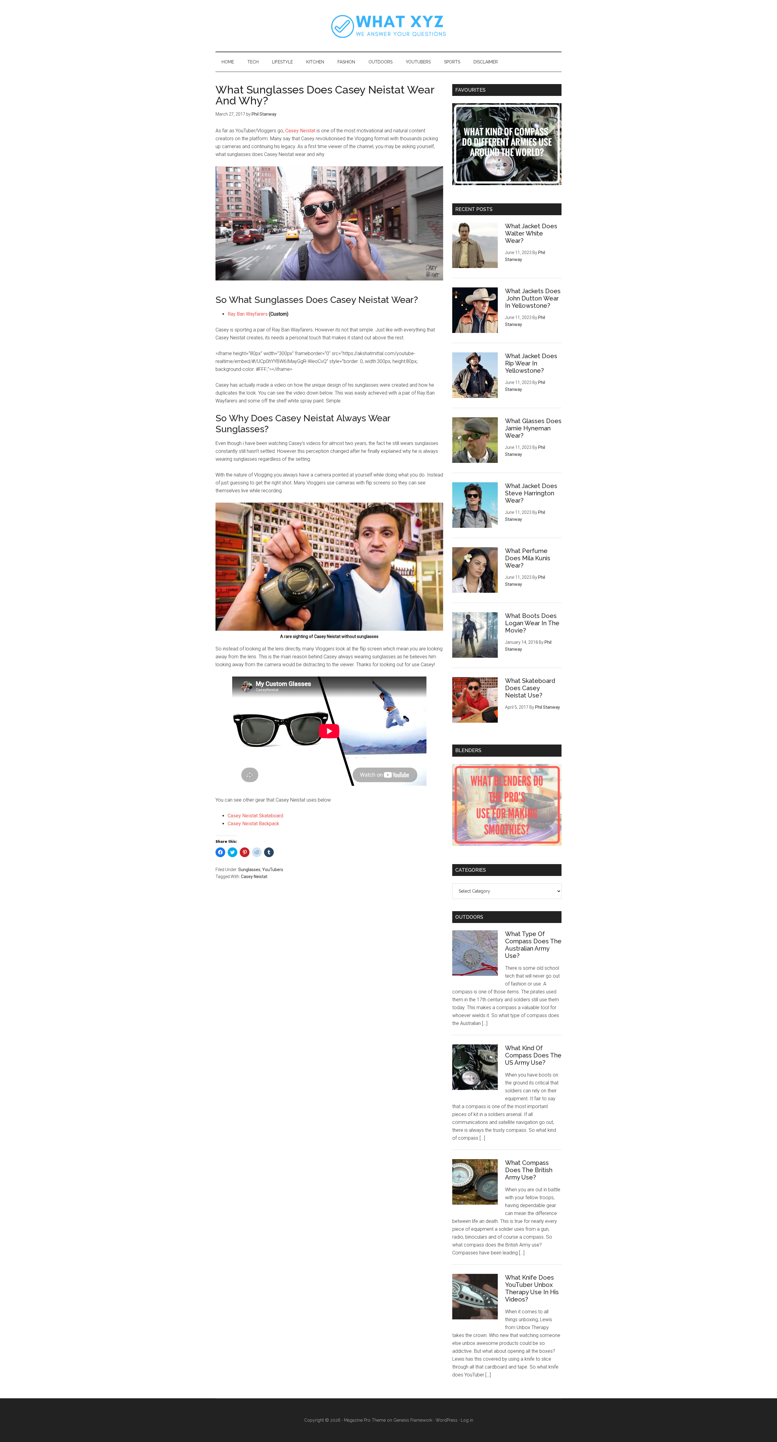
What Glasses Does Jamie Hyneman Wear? (533, 428)
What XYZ (388, 25)
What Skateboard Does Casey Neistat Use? (530, 688)
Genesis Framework (412, 1420)
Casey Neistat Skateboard (255, 816)
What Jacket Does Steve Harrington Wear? (531, 493)
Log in (467, 1420)
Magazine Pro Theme (365, 1420)
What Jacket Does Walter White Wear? (531, 233)
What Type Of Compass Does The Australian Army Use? (533, 944)
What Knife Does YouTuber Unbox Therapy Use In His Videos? (532, 1288)
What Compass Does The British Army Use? (528, 1170)
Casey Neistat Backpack (253, 823)
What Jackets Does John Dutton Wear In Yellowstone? (533, 298)
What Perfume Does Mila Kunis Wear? (527, 558)
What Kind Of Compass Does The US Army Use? (533, 1055)
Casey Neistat (301, 131)
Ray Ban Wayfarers (248, 314)
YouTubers (272, 869)
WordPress (446, 1420)
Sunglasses (249, 869)
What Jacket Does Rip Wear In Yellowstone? (531, 363)
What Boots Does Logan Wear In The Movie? (532, 623)
